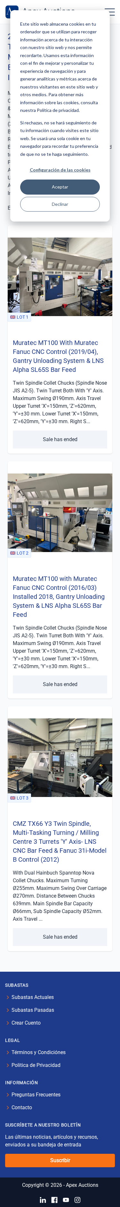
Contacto (22, 1107)
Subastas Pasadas (33, 1010)
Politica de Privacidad (36, 1065)
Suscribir (60, 1160)
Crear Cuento (26, 1023)
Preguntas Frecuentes (36, 1095)
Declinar (60, 204)
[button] (109, 12)
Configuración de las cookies (60, 169)
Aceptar (60, 186)
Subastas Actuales (33, 997)
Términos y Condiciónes (39, 1052)
